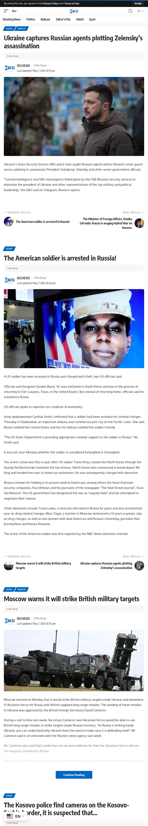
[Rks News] (74, 11)
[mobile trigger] (7, 11)
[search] (130, 11)
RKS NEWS (23, 65)
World (22, 28)
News (9, 28)
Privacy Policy (51, 3)
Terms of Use (71, 3)
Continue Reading (74, 775)
